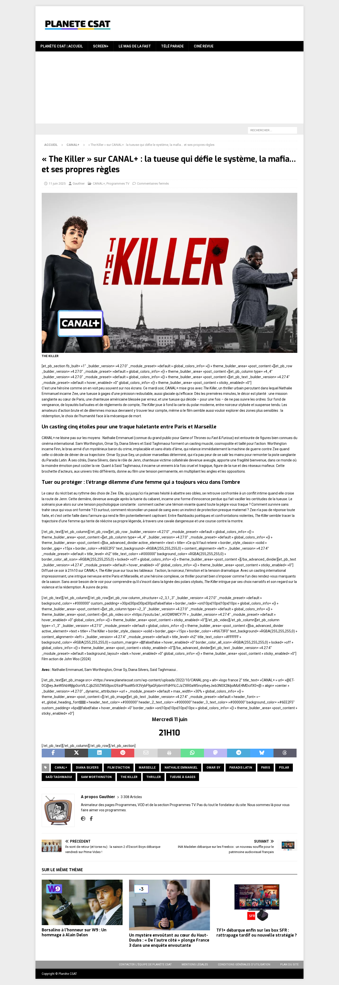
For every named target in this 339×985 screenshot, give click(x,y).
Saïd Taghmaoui (58, 777)
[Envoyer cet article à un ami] (145, 753)
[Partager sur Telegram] (238, 753)
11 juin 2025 (57, 183)
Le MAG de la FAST (135, 46)
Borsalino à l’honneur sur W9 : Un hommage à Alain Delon (74, 932)
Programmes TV (117, 183)
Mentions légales (195, 964)
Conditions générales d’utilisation (244, 964)
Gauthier (79, 183)
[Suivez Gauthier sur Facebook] (89, 819)
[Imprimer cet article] (169, 753)
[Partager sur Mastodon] (215, 753)
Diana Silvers (87, 767)
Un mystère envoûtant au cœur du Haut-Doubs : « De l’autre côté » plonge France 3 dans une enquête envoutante (169, 940)
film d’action (118, 767)
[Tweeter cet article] (76, 753)
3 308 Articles (131, 797)
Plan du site (289, 964)
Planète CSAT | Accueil (61, 46)
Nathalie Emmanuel (181, 767)
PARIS (265, 767)
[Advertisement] (169, 88)
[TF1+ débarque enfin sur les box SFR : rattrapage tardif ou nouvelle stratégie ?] (256, 902)
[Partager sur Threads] (285, 753)
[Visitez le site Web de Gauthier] (83, 819)
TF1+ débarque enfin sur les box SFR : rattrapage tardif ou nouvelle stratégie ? (256, 933)
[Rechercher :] (272, 130)
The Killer (129, 777)
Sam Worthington (96, 777)
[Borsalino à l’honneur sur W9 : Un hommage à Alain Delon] (82, 902)
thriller (153, 777)
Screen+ (100, 46)
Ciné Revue (203, 46)
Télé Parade (172, 46)
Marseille (147, 767)
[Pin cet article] (122, 753)
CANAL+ (99, 183)
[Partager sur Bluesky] (261, 753)
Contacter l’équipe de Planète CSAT (145, 964)
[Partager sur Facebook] (53, 753)
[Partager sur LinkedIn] (99, 753)
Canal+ (61, 767)
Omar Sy (213, 767)
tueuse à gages (182, 777)
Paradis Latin (240, 767)
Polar (284, 767)
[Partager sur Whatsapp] (192, 753)
